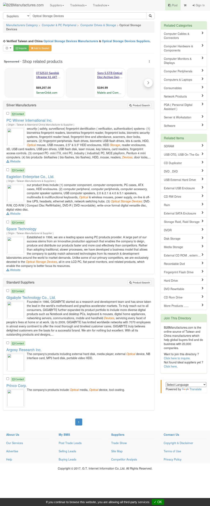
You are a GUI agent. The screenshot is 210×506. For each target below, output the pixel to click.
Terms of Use (172, 451)
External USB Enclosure (179, 188)
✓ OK (158, 502)
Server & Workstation (177, 117)
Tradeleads (77, 5)
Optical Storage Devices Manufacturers (70, 41)
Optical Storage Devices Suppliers (126, 41)
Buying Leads (67, 459)
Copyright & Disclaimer (178, 443)
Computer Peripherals (178, 71)
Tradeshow (100, 5)
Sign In (200, 5)
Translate (195, 389)
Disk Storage (172, 238)
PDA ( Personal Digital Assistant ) (178, 107)
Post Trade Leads (70, 443)
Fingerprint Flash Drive (179, 272)
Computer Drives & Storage (98, 25)
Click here (170, 366)
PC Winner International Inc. (29, 120)
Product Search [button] (141, 105)
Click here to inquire (177, 358)
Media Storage (173, 247)
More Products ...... (176, 306)
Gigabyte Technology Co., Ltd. (31, 297)
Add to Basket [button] (41, 48)
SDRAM (169, 146)
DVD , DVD (171, 171)
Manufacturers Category (22, 25)
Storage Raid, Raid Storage (182, 222)
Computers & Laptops (178, 79)
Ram (167, 205)
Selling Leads (67, 451)
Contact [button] (19, 114)
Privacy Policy (172, 459)
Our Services (14, 443)
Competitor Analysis (124, 459)
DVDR (168, 230)
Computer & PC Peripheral (59, 25)
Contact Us (171, 434)
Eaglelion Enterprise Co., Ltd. (30, 176)
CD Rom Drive (173, 297)
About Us (12, 434)
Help (9, 459)
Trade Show (119, 443)
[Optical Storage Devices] (16, 136)
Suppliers (56, 5)
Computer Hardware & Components (178, 48)
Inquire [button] (22, 48)
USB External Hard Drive (180, 180)
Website (15, 161)
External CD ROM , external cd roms (185, 255)
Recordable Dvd (174, 264)
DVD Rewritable (174, 289)
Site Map (117, 451)
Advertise (12, 451)
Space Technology (21, 228)
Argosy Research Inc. (24, 349)
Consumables (173, 88)
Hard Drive (171, 280)
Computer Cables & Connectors (176, 36)
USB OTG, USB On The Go (181, 154)
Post (174, 5)
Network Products (175, 96)
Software (169, 126)
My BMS (64, 434)
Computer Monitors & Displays (178, 61)
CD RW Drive (172, 196)
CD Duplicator (173, 163)
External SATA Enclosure (180, 213)
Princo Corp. (16, 385)
